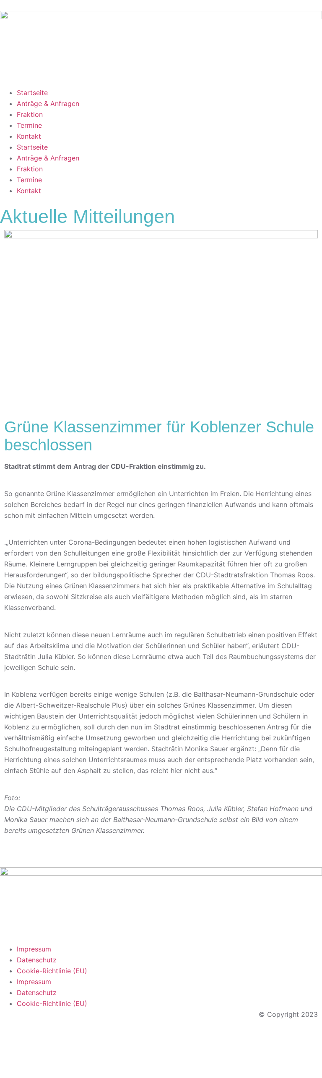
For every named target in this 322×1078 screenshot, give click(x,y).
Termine (29, 125)
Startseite (32, 92)
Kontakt (29, 136)
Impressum (34, 949)
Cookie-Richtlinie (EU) (52, 971)
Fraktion (30, 114)
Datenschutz (37, 960)
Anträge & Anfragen (48, 103)
